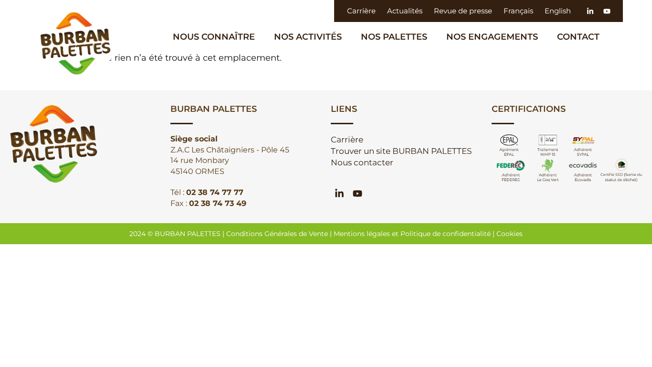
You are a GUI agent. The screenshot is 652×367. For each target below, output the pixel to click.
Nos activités (308, 37)
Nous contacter (362, 162)
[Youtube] (606, 11)
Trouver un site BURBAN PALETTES (401, 151)
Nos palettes (394, 37)
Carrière (361, 10)
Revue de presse (463, 10)
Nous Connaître (214, 37)
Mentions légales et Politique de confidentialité (412, 233)
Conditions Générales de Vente (277, 233)
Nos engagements (492, 37)
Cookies (509, 233)
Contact (578, 37)
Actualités (404, 10)
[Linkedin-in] (590, 11)
